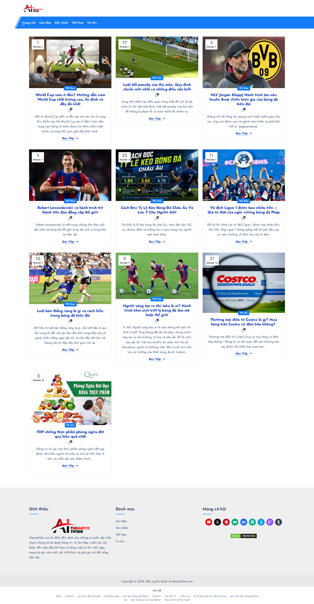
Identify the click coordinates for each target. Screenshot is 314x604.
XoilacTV (69, 596)
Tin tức (92, 23)
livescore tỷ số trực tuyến (177, 599)
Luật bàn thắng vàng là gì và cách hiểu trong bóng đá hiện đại (70, 313)
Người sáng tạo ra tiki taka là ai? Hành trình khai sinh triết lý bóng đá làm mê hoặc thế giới (157, 310)
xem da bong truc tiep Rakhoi (146, 599)
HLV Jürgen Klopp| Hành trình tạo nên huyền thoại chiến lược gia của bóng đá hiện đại (244, 99)
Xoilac (59, 596)
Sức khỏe (61, 23)
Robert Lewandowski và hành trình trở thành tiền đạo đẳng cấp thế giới (70, 210)
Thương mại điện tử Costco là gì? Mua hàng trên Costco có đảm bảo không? (243, 322)
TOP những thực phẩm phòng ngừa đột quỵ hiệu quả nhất (70, 434)
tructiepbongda (111, 596)
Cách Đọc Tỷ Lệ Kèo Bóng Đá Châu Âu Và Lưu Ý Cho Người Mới (157, 210)
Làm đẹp (45, 23)
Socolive (156, 596)
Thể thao (77, 23)
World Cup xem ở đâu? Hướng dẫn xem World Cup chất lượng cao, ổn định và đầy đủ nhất (70, 99)
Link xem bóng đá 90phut (136, 596)
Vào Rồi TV (170, 596)
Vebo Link (185, 596)
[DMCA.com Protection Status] (244, 536)
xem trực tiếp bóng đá (89, 596)
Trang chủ (28, 23)
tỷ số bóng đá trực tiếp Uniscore (210, 596)
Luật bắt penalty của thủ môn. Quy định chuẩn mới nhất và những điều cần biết (157, 87)
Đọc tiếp (68, 138)
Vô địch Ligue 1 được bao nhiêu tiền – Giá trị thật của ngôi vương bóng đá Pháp (244, 210)
